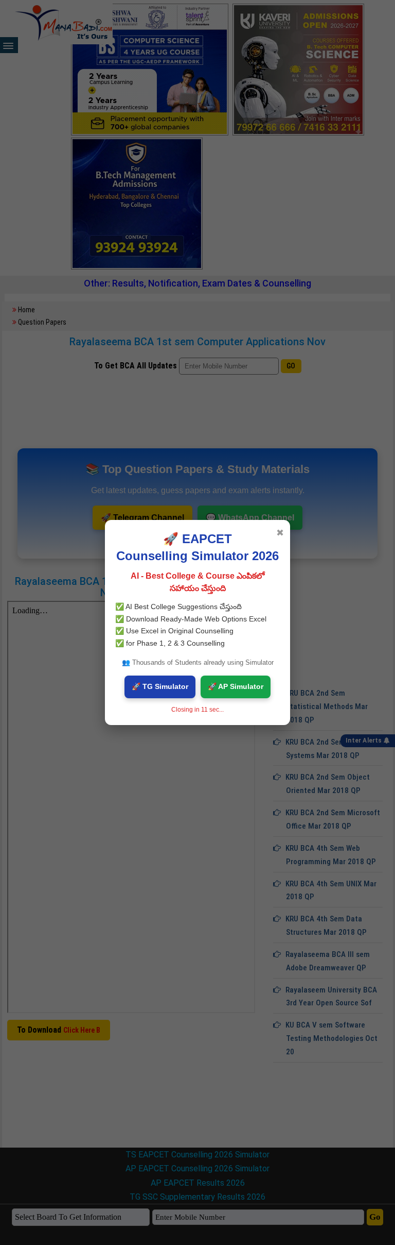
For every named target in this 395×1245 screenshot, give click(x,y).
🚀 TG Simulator (160, 686)
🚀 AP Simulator (235, 686)
